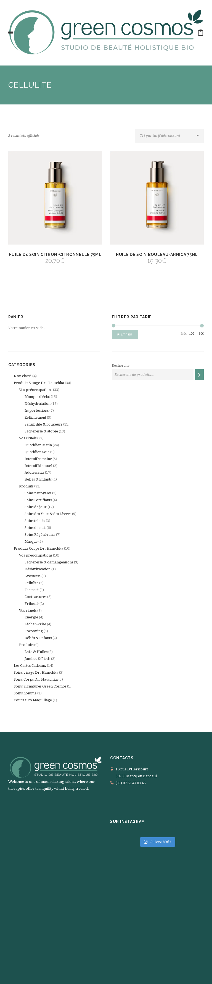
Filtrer (125, 334)
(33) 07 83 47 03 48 (130, 783)
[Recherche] (199, 374)
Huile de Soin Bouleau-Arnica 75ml (157, 254)
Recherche (120, 365)
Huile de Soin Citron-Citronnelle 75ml (55, 254)
